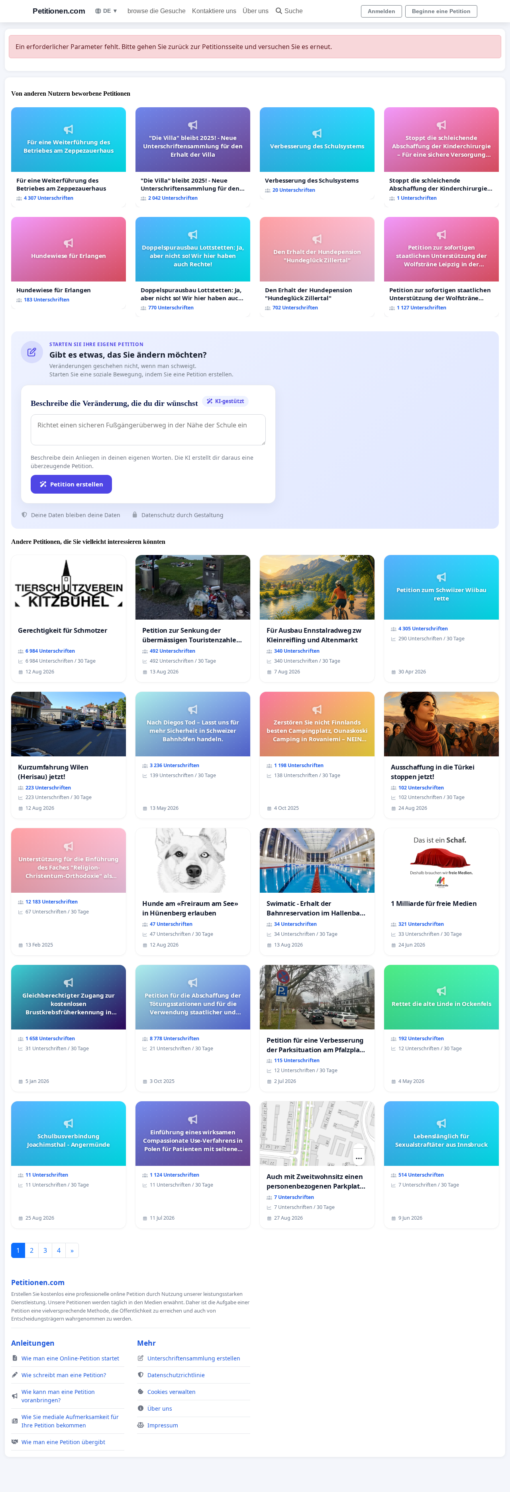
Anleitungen (33, 1343)
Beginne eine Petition (441, 11)
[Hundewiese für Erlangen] (68, 263)
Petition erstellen (76, 484)
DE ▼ (110, 11)
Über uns (256, 11)
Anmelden (381, 11)
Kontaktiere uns (214, 11)
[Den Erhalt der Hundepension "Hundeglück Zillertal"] (317, 267)
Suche (293, 11)
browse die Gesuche (157, 11)
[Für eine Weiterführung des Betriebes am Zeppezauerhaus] (68, 157)
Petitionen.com (59, 11)
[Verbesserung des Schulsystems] (317, 153)
